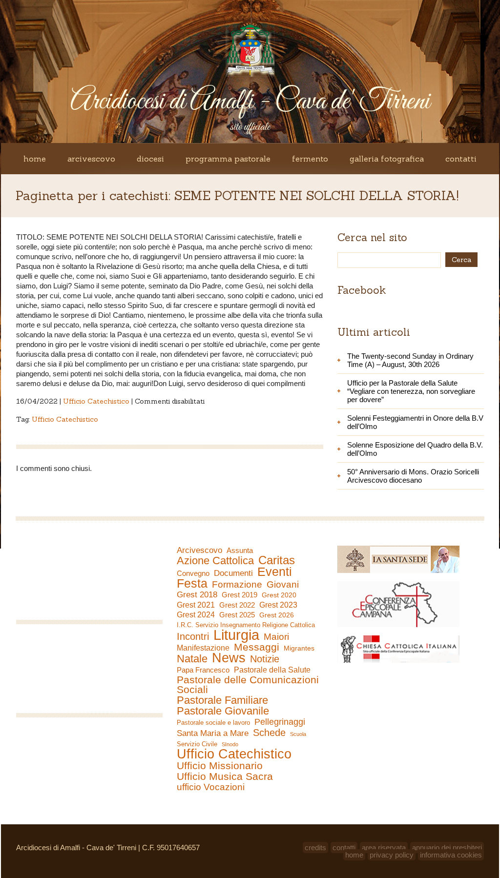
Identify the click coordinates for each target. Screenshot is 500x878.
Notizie (264, 659)
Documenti (233, 573)
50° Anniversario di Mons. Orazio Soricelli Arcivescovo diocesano (413, 476)
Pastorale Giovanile (223, 711)
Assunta (240, 550)
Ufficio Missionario (220, 766)
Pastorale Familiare (222, 700)
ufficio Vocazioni (211, 787)
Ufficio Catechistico (96, 401)
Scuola (298, 734)
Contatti (461, 158)
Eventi (274, 571)
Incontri (193, 636)
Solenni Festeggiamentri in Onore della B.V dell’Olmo (415, 422)
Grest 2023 (278, 604)
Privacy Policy (392, 855)
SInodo (230, 744)
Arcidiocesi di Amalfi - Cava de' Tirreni (250, 101)
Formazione (237, 585)
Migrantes (299, 648)
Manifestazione (203, 648)
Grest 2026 (276, 615)
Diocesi (150, 158)
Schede (269, 732)
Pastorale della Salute (272, 669)
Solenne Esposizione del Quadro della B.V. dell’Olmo (415, 449)
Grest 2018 (197, 594)
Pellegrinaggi (279, 722)
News (229, 658)
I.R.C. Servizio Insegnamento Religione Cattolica (246, 625)
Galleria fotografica (387, 158)
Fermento (310, 158)
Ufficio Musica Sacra (225, 776)
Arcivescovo (91, 158)
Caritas (276, 560)
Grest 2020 (279, 595)
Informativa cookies (451, 855)
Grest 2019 (239, 595)
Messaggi (256, 647)
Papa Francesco (203, 670)
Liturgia (236, 635)
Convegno (193, 573)
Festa (192, 583)
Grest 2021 (196, 605)
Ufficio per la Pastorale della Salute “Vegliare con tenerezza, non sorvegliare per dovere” (411, 391)
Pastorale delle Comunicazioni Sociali (248, 684)
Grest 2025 (237, 615)
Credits (315, 847)
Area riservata (384, 847)
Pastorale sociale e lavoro (213, 722)
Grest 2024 (196, 615)
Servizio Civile (197, 744)
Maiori (276, 637)
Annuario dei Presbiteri (447, 847)
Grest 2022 (237, 605)
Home (34, 158)
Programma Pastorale (228, 158)
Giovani (283, 585)
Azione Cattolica (215, 561)
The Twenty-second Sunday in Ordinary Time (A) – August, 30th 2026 (410, 360)
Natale (192, 659)
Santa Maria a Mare (213, 733)
